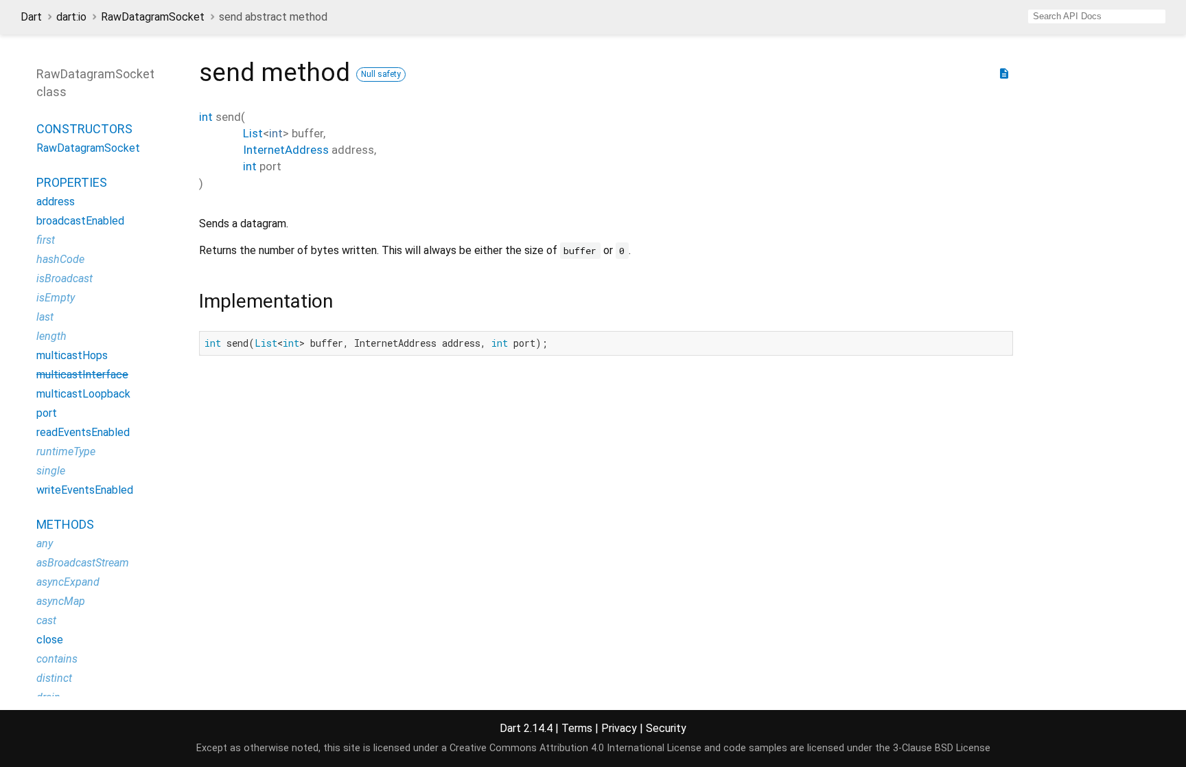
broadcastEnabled (80, 220)
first (45, 240)
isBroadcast (64, 278)
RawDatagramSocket (153, 16)
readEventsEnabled (83, 432)
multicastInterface (82, 374)
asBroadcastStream (82, 562)
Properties (71, 182)
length (51, 336)
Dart (31, 16)
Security (666, 728)
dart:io (71, 16)
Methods (65, 524)
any (44, 543)
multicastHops (72, 355)
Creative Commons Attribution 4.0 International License (575, 748)
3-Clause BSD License (941, 748)
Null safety (381, 74)
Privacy (619, 728)
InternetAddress (286, 150)
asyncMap (60, 601)
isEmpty (55, 297)
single (50, 470)
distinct (54, 678)
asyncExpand (68, 581)
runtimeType (65, 451)
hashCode (60, 259)
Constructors (84, 129)
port (46, 413)
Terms (576, 728)
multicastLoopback (83, 393)
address (55, 201)
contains (57, 658)
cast (46, 620)
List (253, 133)
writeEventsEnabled (84, 489)
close (49, 639)
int (206, 117)
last (45, 316)
